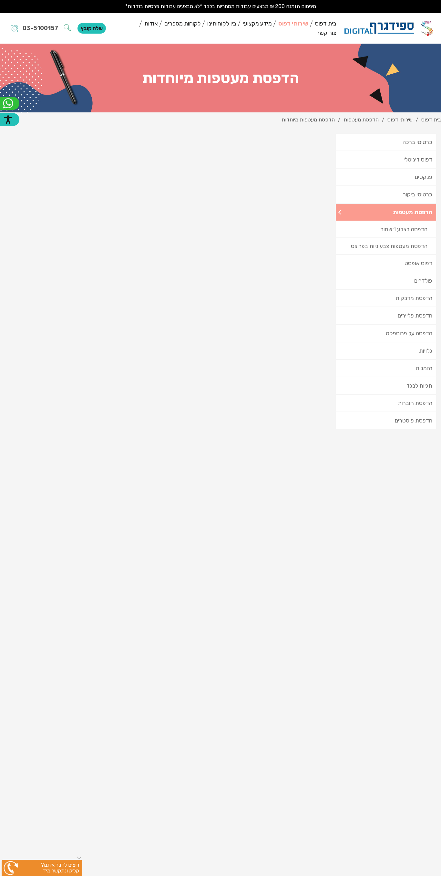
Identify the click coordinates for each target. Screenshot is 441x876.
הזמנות (423, 368)
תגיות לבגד (419, 385)
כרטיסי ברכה (417, 142)
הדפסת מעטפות (412, 212)
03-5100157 (40, 28)
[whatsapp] (9, 103)
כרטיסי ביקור (417, 194)
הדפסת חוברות (415, 403)
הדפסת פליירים (415, 315)
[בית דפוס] (388, 28)
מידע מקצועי (257, 23)
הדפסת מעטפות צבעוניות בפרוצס (389, 246)
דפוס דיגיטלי (418, 159)
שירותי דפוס (293, 23)
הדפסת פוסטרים (413, 420)
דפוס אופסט (418, 263)
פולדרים (423, 280)
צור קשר (326, 32)
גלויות (425, 351)
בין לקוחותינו (221, 23)
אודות (151, 23)
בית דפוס (325, 23)
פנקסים (423, 177)
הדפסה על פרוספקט (409, 333)
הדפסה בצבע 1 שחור (404, 229)
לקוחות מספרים (182, 23)
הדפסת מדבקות (413, 298)
